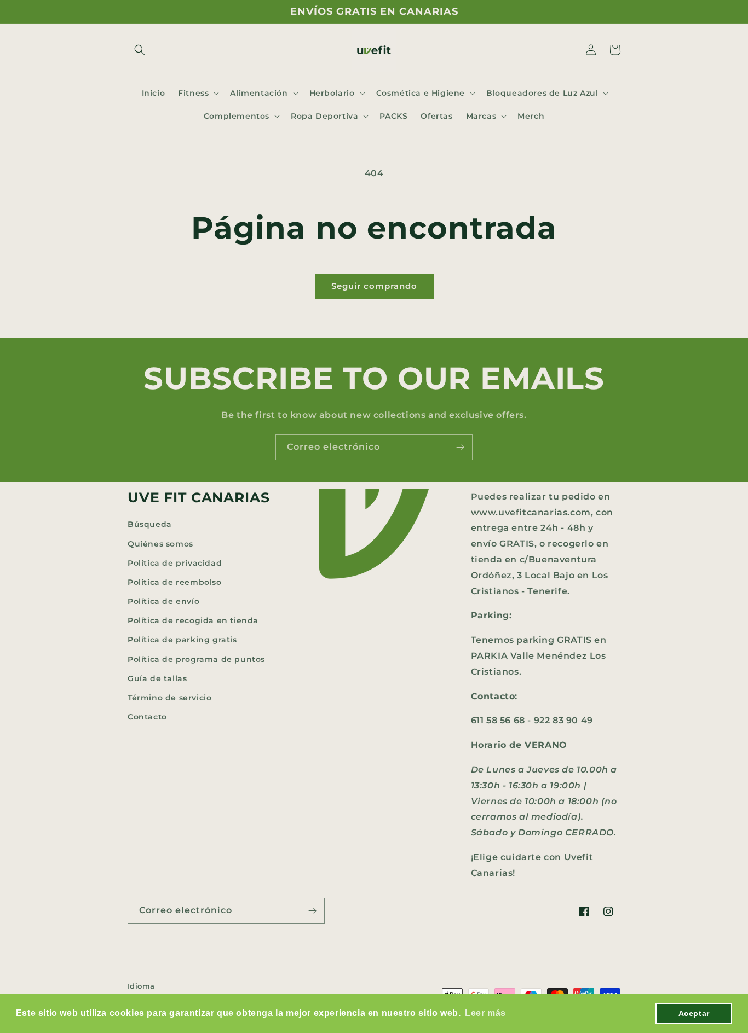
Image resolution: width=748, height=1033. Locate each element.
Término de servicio (169, 698)
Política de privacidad (175, 563)
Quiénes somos (160, 544)
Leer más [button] (485, 1013)
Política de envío (163, 601)
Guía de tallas (157, 678)
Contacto (147, 717)
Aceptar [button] (694, 1013)
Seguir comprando (374, 286)
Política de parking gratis (182, 640)
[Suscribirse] (460, 447)
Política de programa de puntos (196, 659)
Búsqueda (150, 524)
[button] (140, 50)
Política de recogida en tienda (193, 620)
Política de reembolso (175, 582)
